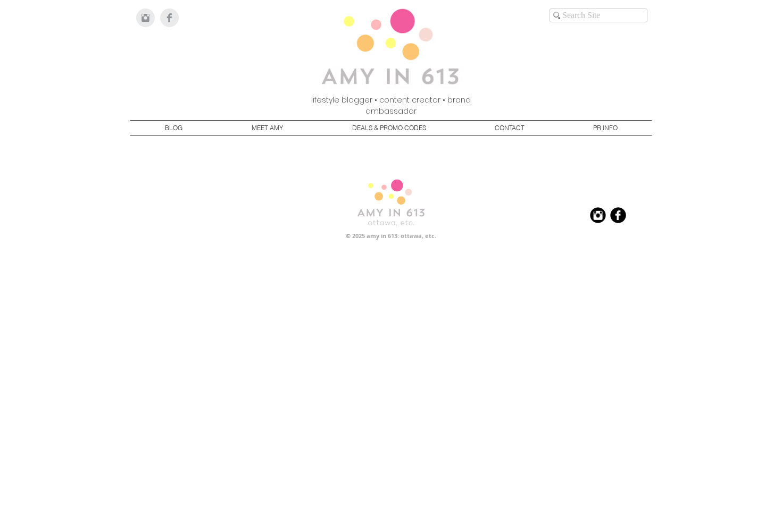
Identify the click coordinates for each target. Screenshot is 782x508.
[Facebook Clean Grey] (169, 18)
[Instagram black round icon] (598, 215)
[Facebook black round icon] (618, 215)
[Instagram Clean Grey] (145, 18)
